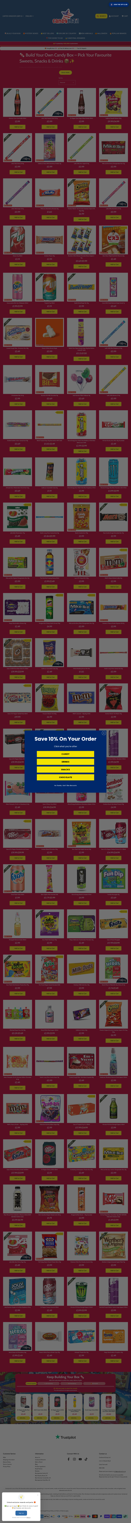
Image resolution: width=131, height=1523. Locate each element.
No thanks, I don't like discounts (65, 785)
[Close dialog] (104, 733)
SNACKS (65, 769)
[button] (119, 4)
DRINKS (65, 761)
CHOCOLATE (65, 777)
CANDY (65, 754)
